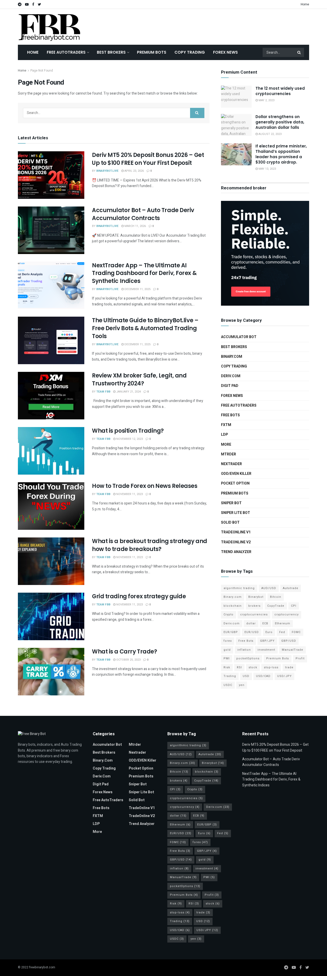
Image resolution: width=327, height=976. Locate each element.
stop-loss (271, 667)
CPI (293, 606)
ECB (265, 623)
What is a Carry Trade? (124, 652)
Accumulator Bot (238, 337)
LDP (224, 434)
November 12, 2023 (129, 439)
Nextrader (231, 464)
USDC (228, 685)
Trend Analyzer (236, 552)
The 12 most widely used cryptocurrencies (280, 91)
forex (228, 641)
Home (305, 4)
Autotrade (290, 588)
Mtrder (228, 454)
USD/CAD (263, 676)
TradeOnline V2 (236, 542)
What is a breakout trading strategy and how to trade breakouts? (149, 545)
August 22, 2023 (270, 134)
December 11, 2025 (137, 289)
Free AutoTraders (66, 52)
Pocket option (235, 483)
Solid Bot (230, 522)
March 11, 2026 (135, 226)
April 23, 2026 (134, 171)
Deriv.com (230, 376)
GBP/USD (288, 641)
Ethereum (282, 623)
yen (241, 685)
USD (246, 676)
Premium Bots (151, 52)
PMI (227, 658)
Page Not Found (41, 70)
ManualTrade (292, 650)
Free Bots (230, 415)
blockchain (233, 606)
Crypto (228, 614)
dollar (251, 623)
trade (289, 667)
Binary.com (231, 356)
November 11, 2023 (129, 494)
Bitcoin (275, 597)
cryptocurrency (286, 614)
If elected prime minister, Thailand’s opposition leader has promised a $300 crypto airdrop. (281, 154)
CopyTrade (275, 606)
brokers (254, 606)
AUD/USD (268, 588)
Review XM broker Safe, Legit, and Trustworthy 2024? (139, 379)
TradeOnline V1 (236, 532)
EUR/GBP (231, 632)
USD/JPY (284, 676)
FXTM (226, 425)
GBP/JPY (267, 641)
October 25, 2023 (128, 660)
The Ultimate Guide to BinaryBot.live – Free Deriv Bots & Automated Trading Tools (145, 328)
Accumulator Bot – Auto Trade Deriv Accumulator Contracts (143, 214)
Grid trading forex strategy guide (139, 596)
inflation (244, 650)
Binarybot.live (107, 171)
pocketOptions (248, 658)
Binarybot (255, 597)
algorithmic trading (239, 588)
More (226, 444)
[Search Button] (299, 52)
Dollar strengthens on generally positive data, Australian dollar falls (279, 122)
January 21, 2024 (128, 391)
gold (227, 650)
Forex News (225, 52)
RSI (239, 667)
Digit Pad (229, 385)
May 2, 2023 (266, 100)
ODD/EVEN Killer (236, 473)
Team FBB (103, 391)
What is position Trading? (128, 431)
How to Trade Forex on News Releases (144, 486)
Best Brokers (111, 52)
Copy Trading (189, 52)
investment (266, 650)
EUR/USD (251, 632)
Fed (282, 632)
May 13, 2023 (267, 169)
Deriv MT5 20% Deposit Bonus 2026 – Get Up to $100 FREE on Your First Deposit (148, 159)
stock (253, 667)
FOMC (296, 632)
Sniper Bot (231, 503)
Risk (227, 667)
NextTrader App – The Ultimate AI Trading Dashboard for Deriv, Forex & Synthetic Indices (144, 273)
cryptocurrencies (254, 614)
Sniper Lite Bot (235, 512)
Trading (230, 676)
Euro (269, 632)
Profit (300, 658)
